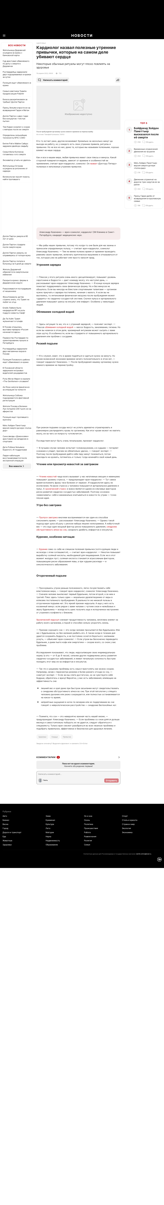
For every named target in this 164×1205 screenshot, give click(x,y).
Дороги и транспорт (12, 832)
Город (5, 828)
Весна (5, 824)
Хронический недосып (47, 619)
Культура (50, 824)
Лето (48, 828)
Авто (5, 816)
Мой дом (50, 832)
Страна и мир (128, 824)
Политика (88, 824)
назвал (93, 163)
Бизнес (6, 820)
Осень (87, 820)
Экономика (127, 832)
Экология (126, 828)
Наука (48, 836)
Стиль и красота (129, 820)
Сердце (55, 737)
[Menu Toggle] (4, 35)
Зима (48, 816)
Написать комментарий (55, 80)
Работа (87, 832)
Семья (87, 844)
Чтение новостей (48, 476)
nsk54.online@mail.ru (143, 854)
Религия (88, 840)
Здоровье (42, 737)
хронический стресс (55, 488)
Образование (52, 844)
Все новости (17, 45)
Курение (43, 549)
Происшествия (91, 828)
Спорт (125, 816)
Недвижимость (53, 840)
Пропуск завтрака (48, 517)
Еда (4, 836)
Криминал (50, 820)
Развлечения (90, 836)
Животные (7, 840)
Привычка (67, 737)
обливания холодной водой (59, 327)
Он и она (88, 816)
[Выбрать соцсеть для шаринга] (117, 80)
